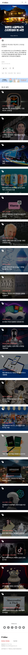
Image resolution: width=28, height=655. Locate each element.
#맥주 (3, 185)
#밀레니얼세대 (17, 607)
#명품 (9, 290)
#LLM (9, 319)
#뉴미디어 (8, 105)
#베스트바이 (4, 370)
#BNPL (3, 211)
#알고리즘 (11, 238)
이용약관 (15, 641)
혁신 (15, 73)
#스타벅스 (4, 132)
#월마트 (11, 158)
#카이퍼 (7, 475)
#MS (7, 319)
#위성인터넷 (11, 475)
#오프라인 (13, 370)
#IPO (7, 211)
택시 (6, 73)
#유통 (7, 290)
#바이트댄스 (7, 555)
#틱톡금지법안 (12, 555)
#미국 (3, 264)
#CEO (13, 132)
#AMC (3, 583)
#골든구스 (4, 396)
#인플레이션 (8, 423)
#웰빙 (7, 530)
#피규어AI (4, 343)
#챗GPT (6, 502)
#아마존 (3, 158)
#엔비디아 (12, 607)
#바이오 (8, 264)
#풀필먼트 (8, 158)
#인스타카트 (4, 451)
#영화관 (6, 583)
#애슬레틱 (11, 185)
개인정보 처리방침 (5, 641)
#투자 (3, 238)
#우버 (8, 451)
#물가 (12, 423)
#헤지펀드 (7, 238)
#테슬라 (8, 343)
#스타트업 (12, 105)
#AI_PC (8, 370)
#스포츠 (3, 105)
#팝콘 (10, 583)
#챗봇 (9, 211)
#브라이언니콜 (9, 132)
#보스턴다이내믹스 (13, 343)
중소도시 (18, 73)
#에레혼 (3, 530)
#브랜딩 (10, 396)
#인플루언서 (10, 530)
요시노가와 (10, 73)
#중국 (6, 264)
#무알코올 (7, 185)
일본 (3, 73)
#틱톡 (3, 555)
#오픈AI (3, 319)
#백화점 (3, 290)
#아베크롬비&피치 (5, 607)
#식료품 (11, 451)
